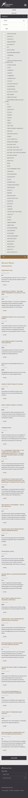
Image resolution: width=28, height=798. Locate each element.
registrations (11, 195)
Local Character (12, 139)
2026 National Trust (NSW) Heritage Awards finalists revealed (13, 619)
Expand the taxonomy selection (24, 29)
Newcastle (10, 160)
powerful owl (11, 182)
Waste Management (12, 236)
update (9, 219)
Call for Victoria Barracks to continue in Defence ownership (11, 692)
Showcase (10, 201)
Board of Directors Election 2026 (12, 384)
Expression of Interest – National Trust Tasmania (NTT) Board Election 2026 (13, 293)
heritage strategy (12, 133)
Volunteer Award (12, 227)
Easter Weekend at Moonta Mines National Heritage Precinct (12, 643)
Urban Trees (10, 225)
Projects (9, 190)
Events (9, 106)
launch (9, 136)
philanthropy (11, 176)
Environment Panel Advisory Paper (14, 100)
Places (9, 179)
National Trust (8, 4)
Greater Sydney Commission (15, 128)
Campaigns (10, 55)
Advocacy (10, 36)
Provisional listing (8, 551)
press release (11, 187)
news (7, 28)
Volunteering (11, 230)
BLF (8, 47)
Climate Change (11, 65)
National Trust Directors (14, 149)
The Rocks (10, 214)
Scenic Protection (12, 198)
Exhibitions (10, 109)
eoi (8, 104)
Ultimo (9, 217)
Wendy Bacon (11, 246)
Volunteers (10, 233)
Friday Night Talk (7, 270)
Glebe (8, 120)
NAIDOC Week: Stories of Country (12, 405)
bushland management (13, 52)
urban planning (11, 222)
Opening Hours (6, 427)
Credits (11, 790)
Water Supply (11, 241)
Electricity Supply (12, 91)
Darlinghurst (11, 86)
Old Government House (13, 168)
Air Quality (10, 39)
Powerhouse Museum (13, 184)
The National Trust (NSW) (14, 211)
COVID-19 (9, 81)
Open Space (10, 171)
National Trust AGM (13, 147)
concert (9, 73)
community (10, 70)
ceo (8, 58)
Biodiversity (10, 44)
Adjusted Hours (11, 33)
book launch (11, 49)
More (4, 285)
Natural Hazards (12, 155)
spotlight (10, 203)
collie (9, 67)
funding (9, 115)
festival (9, 112)
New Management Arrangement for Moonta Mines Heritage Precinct (13, 733)
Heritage (9, 131)
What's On (10, 249)
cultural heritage (12, 83)
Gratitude (10, 125)
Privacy (22, 790)
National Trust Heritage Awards (16, 152)
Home (14, 10)
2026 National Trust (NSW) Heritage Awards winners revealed (13, 529)
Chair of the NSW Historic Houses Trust (13, 61)
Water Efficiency (12, 238)
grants (9, 123)
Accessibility (5, 790)
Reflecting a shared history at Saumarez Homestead (11, 599)
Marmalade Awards (12, 141)
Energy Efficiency (12, 97)
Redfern (9, 192)
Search (24, 20)
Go (3, 256)
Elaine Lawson (11, 89)
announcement (11, 41)
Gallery (9, 117)
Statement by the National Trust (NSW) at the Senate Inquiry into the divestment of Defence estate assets (13, 480)
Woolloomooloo (12, 252)
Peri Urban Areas (12, 174)
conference (10, 75)
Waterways (10, 244)
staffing (9, 206)
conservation (11, 78)
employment (10, 94)
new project (10, 158)
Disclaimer (16, 790)
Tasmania (10, 209)
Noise (8, 166)
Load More (14, 758)
